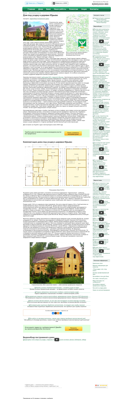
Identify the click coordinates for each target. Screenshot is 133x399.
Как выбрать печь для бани (101, 276)
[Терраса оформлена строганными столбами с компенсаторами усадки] (56, 292)
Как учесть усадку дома (100, 288)
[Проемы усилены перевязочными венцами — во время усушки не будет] (56, 287)
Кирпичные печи (98, 263)
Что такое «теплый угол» (100, 278)
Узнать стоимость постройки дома (73, 133)
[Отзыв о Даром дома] (101, 216)
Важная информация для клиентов (100, 266)
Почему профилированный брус (101, 273)
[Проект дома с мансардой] (101, 207)
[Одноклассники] (58, 313)
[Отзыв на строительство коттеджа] (101, 255)
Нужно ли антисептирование (101, 290)
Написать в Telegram (35, 3)
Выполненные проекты (35, 12)
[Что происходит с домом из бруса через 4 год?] (101, 237)
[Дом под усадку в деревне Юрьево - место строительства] (78, 33)
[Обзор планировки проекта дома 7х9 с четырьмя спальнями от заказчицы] (101, 231)
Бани (48, 9)
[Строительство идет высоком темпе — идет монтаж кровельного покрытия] (56, 263)
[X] (55, 313)
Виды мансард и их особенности (98, 281)
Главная (31, 9)
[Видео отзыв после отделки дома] (101, 194)
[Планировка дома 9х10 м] (56, 166)
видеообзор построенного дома (39, 18)
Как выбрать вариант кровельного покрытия (99, 285)
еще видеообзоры (98, 176)
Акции (84, 9)
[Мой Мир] (61, 313)
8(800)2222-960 (100, 4)
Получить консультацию (73, 328)
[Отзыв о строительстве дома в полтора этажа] (101, 245)
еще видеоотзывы (98, 256)
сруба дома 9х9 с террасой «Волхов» (52, 77)
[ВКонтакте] (53, 313)
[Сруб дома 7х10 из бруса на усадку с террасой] (54, 339)
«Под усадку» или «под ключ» (100, 269)
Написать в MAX (61, 3)
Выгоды (25, 12)
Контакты (94, 9)
